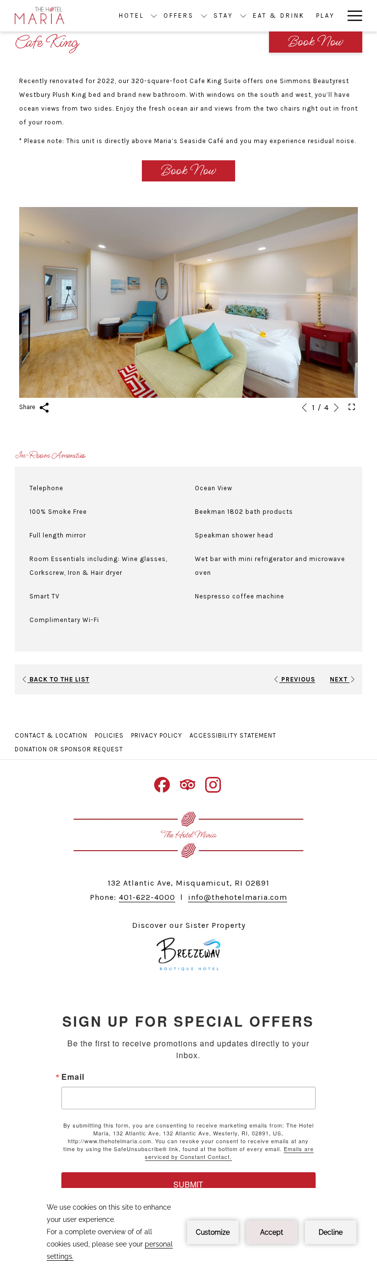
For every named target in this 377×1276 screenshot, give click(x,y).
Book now (316, 42)
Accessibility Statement (232, 735)
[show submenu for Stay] (243, 15)
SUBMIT (188, 1184)
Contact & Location (51, 735)
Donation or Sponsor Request (70, 749)
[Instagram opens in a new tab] (213, 783)
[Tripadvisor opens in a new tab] (187, 783)
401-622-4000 (147, 897)
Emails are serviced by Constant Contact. (229, 1152)
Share (28, 407)
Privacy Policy (156, 735)
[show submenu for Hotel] (154, 15)
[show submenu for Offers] (204, 15)
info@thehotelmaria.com (237, 897)
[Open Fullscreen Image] (352, 406)
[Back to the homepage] (40, 15)
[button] (188, 302)
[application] (188, 1232)
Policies (109, 735)
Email (72, 1077)
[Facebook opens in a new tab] (162, 783)
